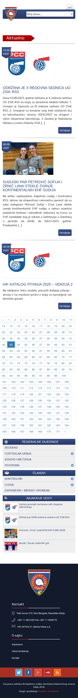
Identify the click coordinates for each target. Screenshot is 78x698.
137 (40, 406)
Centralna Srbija (18, 453)
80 (63, 363)
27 (40, 332)
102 (13, 382)
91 (70, 369)
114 (49, 388)
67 (40, 357)
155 (58, 419)
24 (18, 332)
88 (48, 369)
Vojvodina (12, 465)
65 (25, 357)
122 (49, 394)
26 (33, 332)
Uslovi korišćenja (20, 651)
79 (55, 363)
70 (63, 357)
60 (63, 351)
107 (58, 382)
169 (40, 431)
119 (22, 394)
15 (25, 326)
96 (33, 375)
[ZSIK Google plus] (38, 672)
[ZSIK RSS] (57, 672)
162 (49, 425)
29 (55, 332)
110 (13, 388)
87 (40, 369)
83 (11, 369)
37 (40, 338)
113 (40, 388)
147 (58, 413)
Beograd (11, 447)
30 (63, 332)
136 (31, 406)
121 (40, 394)
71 (70, 357)
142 (13, 413)
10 (63, 320)
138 (49, 406)
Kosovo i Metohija (18, 459)
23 (11, 332)
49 (55, 344)
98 (48, 375)
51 (70, 344)
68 (48, 357)
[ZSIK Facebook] (28, 672)
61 (70, 351)
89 (55, 369)
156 (66, 419)
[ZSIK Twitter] (18, 672)
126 (13, 400)
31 (70, 332)
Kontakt (15, 657)
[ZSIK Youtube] (47, 672)
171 (58, 431)
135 (22, 406)
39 (55, 338)
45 (25, 344)
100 (64, 375)
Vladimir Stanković (48, 691)
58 (48, 351)
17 (40, 326)
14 (18, 326)
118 (13, 394)
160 (31, 425)
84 (18, 369)
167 (22, 431)
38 (48, 338)
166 (13, 431)
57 (40, 351)
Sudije (9, 485)
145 (40, 413)
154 (49, 419)
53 (11, 351)
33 (11, 338)
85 (25, 369)
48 (48, 344)
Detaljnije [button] (65, 130)
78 (48, 363)
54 (18, 351)
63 (11, 357)
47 (40, 344)
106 (49, 382)
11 (71, 320)
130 (49, 400)
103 (22, 382)
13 (11, 326)
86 (33, 369)
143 (22, 413)
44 (18, 344)
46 (33, 344)
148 (66, 413)
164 (66, 425)
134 (13, 406)
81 (70, 363)
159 (22, 425)
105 (40, 382)
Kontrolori (13, 478)
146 (49, 413)
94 (18, 375)
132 (66, 400)
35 (25, 338)
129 (40, 400)
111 (22, 388)
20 (63, 326)
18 (48, 326)
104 (31, 382)
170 (49, 431)
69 (55, 357)
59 (55, 351)
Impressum (17, 644)
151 (22, 419)
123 (58, 394)
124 (66, 394)
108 (66, 382)
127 (22, 400)
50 (63, 344)
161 (40, 425)
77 (40, 363)
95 (25, 375)
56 (33, 351)
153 (40, 419)
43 (11, 344)
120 (31, 394)
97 (40, 375)
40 (63, 338)
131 (58, 400)
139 (58, 406)
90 (63, 369)
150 (13, 419)
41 (70, 338)
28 (48, 332)
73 (11, 363)
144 (31, 413)
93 (11, 375)
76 (33, 363)
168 (31, 431)
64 (18, 357)
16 (33, 326)
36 (33, 338)
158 (13, 425)
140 (66, 406)
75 (25, 363)
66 (33, 357)
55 (25, 351)
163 (58, 425)
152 (31, 419)
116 (66, 388)
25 (25, 332)
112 (31, 388)
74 (18, 363)
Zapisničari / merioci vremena (27, 490)
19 (55, 326)
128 (31, 400)
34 (18, 338)
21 (70, 326)
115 (58, 388)
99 (55, 375)
